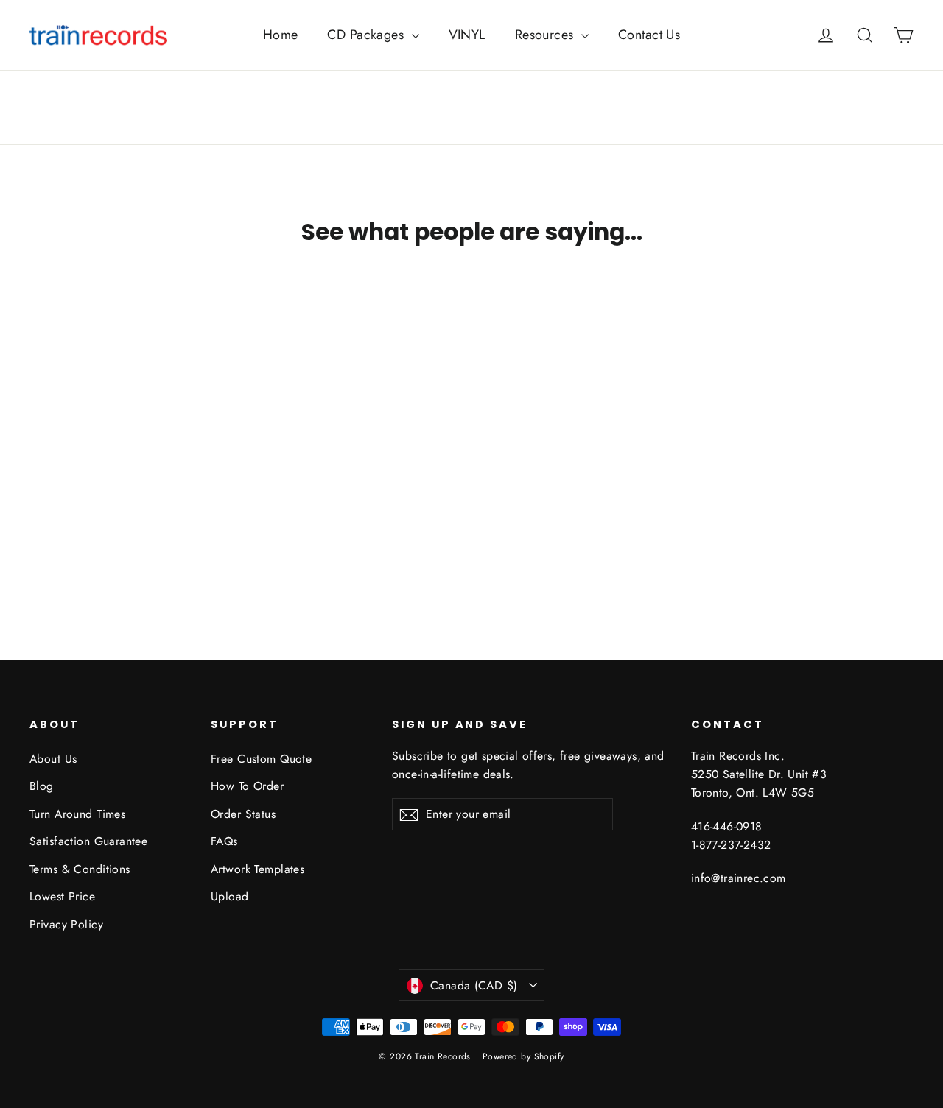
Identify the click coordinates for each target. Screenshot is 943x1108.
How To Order (247, 785)
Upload (230, 896)
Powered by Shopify (523, 1056)
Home (280, 34)
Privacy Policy (66, 924)
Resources (546, 34)
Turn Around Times (77, 813)
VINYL (467, 34)
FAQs (224, 841)
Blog (41, 785)
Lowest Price (62, 896)
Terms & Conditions (79, 869)
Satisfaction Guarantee (88, 841)
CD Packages (367, 34)
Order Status (243, 813)
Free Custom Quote (261, 758)
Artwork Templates (257, 869)
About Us (53, 758)
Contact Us (649, 34)
